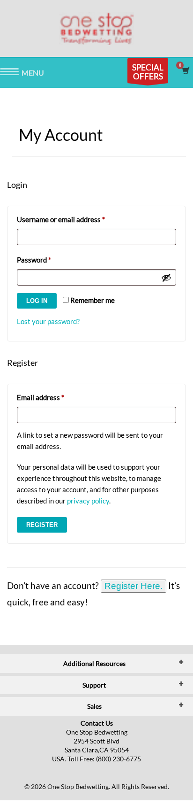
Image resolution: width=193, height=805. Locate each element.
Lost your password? (48, 321)
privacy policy (88, 500)
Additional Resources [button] (94, 663)
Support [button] (94, 685)
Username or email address (75, 219)
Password (48, 259)
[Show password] (166, 277)
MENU (9, 73)
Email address (54, 397)
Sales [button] (94, 706)
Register (42, 524)
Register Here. (133, 586)
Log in (36, 300)
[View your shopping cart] (185, 70)
